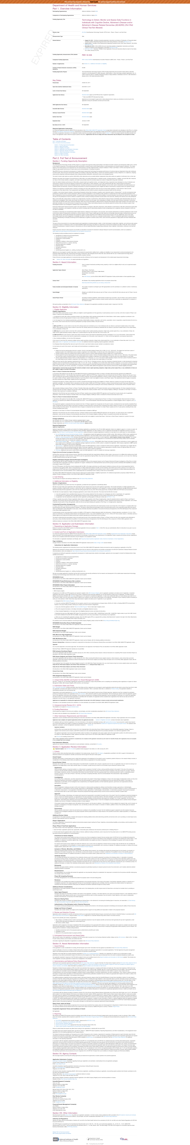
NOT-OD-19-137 (127, 41)
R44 (91, 59)
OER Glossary (87, 276)
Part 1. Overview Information (59, 141)
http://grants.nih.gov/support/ (69, 1074)
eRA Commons (59, 445)
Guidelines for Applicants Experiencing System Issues (113, 723)
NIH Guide (94, 2)
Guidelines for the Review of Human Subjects (82, 846)
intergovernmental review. (73, 707)
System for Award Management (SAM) (64, 437)
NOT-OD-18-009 (89, 49)
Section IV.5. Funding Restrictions (91, 953)
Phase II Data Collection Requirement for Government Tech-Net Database (73, 1026)
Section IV (108, 133)
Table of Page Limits (98, 542)
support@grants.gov (60, 1063)
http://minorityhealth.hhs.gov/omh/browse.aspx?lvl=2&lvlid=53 (67, 990)
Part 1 (98, 528)
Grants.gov (58, 450)
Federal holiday (115, 688)
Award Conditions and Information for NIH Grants (111, 957)
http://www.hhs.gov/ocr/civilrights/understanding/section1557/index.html (113, 981)
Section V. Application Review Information (64, 150)
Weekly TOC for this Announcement (61, 1132)
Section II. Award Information (61, 146)
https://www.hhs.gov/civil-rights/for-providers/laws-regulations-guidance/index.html (72, 983)
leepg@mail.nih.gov (60, 1102)
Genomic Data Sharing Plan (81, 902)
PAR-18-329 (85, 59)
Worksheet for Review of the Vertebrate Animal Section (107, 863)
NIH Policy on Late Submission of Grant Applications (71, 432)
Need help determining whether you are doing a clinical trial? (96, 282)
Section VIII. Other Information (62, 155)
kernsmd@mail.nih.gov (61, 1093)
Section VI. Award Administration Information (65, 152)
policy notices (68, 1115)
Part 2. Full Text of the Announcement (61, 142)
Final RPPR (58, 1020)
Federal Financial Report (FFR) (63, 1024)
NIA (96, 15)
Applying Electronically (110, 722)
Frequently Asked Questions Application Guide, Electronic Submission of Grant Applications (102, 539)
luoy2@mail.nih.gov (60, 1087)
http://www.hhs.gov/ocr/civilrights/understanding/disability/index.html (79, 984)
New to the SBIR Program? (81, 606)
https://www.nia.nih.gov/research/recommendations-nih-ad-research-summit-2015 (72, 231)
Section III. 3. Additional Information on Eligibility (95, 63)
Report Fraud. (116, 1006)
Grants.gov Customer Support (60, 1061)
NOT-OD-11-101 (110, 497)
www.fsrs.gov (90, 1037)
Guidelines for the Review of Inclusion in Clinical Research (119, 853)
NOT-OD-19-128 (89, 44)
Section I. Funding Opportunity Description (64, 145)
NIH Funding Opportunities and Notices (62, 1133)
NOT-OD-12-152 (91, 1020)
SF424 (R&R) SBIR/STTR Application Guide (96, 130)
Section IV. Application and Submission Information (66, 149)
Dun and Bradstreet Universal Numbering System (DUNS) (69, 434)
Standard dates (85, 94)
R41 (83, 32)
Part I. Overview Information (59, 687)
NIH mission (100, 753)
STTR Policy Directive (72, 1126)
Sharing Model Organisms (65, 902)
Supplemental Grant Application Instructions (121, 533)
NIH (96, 11)
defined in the (74, 423)
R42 (85, 32)
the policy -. (100, 744)
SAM (72, 596)
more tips (59, 736)
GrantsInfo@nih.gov (60, 1067)
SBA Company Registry (61, 441)
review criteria (80, 915)
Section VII (90, 725)
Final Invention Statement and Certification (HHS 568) (68, 1022)
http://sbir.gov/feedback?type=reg (111, 620)
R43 (89, 59)
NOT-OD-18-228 (113, 47)
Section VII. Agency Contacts (61, 153)
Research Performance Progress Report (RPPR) (92, 1017)
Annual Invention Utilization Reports (64, 1023)
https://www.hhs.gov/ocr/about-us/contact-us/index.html (86, 986)
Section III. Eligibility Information (62, 148)
